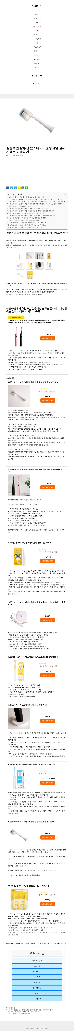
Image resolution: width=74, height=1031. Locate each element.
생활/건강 (37, 34)
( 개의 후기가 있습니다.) (47, 391)
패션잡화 (37, 59)
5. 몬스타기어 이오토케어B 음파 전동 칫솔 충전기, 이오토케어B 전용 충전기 (33, 215)
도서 (37, 22)
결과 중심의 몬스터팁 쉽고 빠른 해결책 (19, 1014)
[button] (40, 14)
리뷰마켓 (37, 6)
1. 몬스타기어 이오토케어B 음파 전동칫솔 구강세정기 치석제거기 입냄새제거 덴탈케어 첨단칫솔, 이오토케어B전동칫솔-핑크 (36, 205)
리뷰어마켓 (37, 999)
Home (36, 14)
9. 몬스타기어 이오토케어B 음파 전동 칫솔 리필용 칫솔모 (27, 225)
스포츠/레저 (37, 39)
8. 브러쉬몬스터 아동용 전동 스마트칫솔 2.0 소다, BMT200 (28, 222)
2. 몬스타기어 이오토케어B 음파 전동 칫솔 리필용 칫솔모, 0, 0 (28, 208)
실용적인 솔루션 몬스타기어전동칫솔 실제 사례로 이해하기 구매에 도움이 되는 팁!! (37, 199)
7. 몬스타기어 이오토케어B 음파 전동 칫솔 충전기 (24, 220)
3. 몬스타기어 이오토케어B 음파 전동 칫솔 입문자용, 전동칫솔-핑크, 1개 (32, 211)
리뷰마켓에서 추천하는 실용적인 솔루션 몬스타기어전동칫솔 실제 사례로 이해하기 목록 (37, 201)
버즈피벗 (37, 982)
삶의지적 (37, 966)
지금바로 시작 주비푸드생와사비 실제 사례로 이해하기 (23, 1012)
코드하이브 (37, 971)
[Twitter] (41, 76)
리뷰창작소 (37, 993)
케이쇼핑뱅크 (37, 960)
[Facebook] (32, 76)
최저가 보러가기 (47, 338)
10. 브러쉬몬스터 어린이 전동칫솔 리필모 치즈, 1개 (25, 227)
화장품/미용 (37, 63)
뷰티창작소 (37, 988)
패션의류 (37, 55)
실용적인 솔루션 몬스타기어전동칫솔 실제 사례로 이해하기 (28, 197)
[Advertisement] (37, 172)
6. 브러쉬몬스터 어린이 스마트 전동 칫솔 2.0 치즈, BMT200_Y (28, 218)
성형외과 (37, 977)
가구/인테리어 (37, 18)
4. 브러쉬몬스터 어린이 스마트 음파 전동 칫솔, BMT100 (26, 213)
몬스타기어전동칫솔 (14, 1010)
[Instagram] (36, 76)
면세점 (37, 30)
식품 (37, 43)
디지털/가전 (37, 26)
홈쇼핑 (37, 67)
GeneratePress (44, 1028)
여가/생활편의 (37, 47)
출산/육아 (37, 51)
